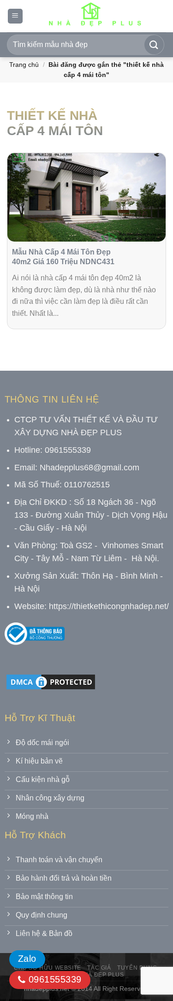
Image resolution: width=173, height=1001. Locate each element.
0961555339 (53, 979)
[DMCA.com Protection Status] (51, 681)
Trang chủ (24, 64)
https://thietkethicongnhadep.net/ (109, 606)
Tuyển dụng (137, 968)
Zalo (27, 959)
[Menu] (15, 16)
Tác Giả (99, 968)
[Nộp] (154, 44)
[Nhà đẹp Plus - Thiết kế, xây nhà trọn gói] (94, 16)
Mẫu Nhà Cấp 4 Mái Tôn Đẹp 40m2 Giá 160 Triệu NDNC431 (63, 257)
